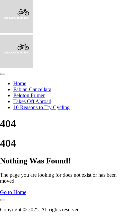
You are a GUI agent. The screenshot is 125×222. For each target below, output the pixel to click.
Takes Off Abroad (32, 101)
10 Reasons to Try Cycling (41, 107)
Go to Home (13, 192)
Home (19, 83)
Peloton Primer (29, 95)
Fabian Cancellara (32, 89)
